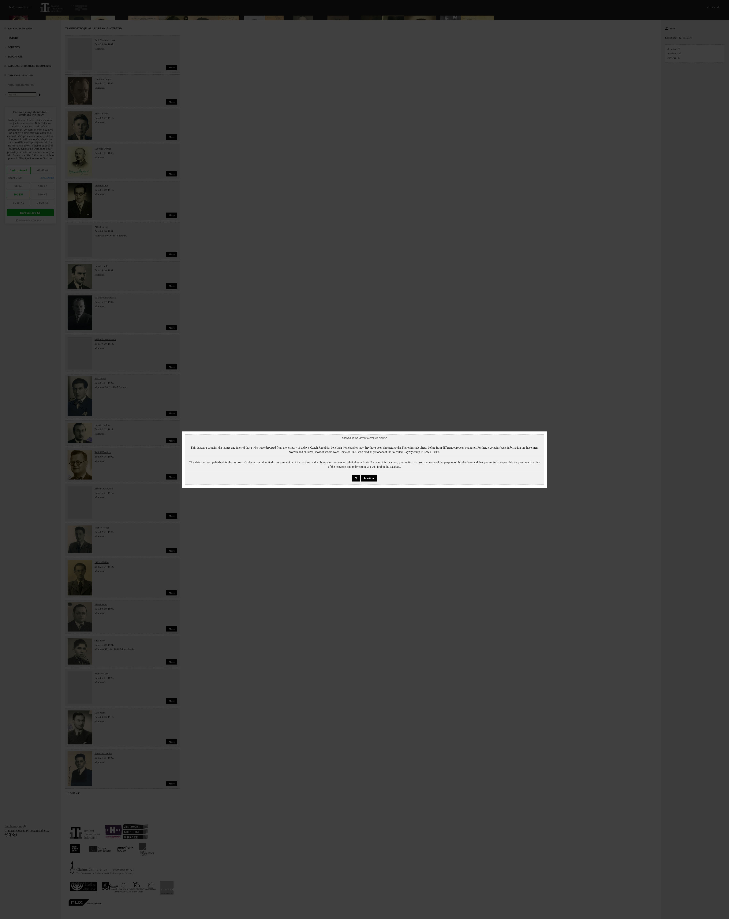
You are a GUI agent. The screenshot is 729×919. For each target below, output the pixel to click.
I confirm (369, 478)
